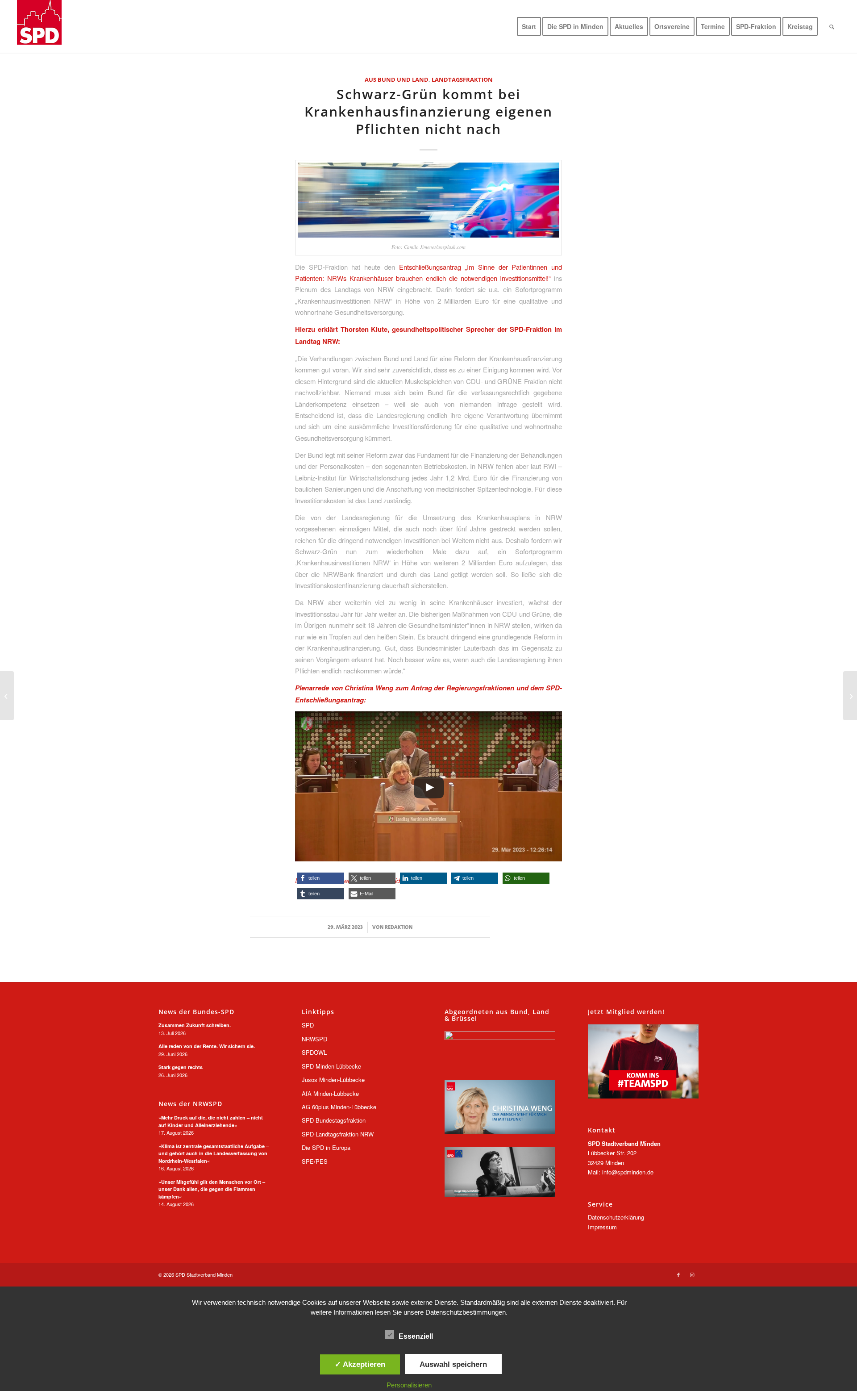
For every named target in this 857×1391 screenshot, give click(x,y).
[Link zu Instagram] (692, 1274)
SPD (308, 1025)
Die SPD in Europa (326, 1147)
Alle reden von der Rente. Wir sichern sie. (206, 1046)
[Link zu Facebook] (678, 1274)
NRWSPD (314, 1039)
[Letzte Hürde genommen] (850, 695)
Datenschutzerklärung (616, 1217)
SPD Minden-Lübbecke (331, 1066)
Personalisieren (409, 1385)
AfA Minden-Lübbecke (330, 1093)
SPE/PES (315, 1161)
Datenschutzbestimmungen (465, 1312)
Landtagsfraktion (462, 79)
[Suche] (832, 26)
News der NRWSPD (190, 1103)
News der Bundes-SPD (196, 1011)
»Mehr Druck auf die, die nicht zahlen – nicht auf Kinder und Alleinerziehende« (210, 1121)
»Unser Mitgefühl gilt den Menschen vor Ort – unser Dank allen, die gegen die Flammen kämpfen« (211, 1189)
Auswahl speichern (453, 1364)
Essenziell (416, 1336)
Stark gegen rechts (180, 1067)
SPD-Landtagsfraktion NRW (338, 1134)
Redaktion (398, 927)
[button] (320, 878)
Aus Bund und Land (396, 79)
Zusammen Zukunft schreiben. (194, 1025)
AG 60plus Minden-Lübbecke (339, 1107)
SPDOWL (314, 1052)
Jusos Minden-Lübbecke (333, 1079)
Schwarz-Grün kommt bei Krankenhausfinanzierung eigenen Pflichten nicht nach (428, 111)
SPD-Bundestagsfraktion (334, 1120)
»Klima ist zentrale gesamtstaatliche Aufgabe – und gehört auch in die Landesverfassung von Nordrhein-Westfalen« (213, 1153)
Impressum (602, 1227)
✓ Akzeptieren (360, 1364)
